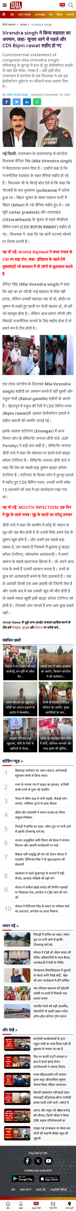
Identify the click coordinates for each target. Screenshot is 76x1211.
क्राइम (23, 24)
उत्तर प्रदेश (23, 14)
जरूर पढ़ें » (10, 926)
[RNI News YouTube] (49, 1163)
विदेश (59, 14)
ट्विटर (38, 627)
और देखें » (9, 1030)
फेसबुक (16, 627)
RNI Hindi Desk (18, 94)
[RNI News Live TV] (62, 7)
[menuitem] (12, 14)
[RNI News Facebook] (28, 1163)
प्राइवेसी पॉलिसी (58, 1189)
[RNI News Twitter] (38, 1163)
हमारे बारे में (25, 1189)
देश (50, 14)
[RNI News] (16, 8)
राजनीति (70, 14)
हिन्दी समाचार (9, 24)
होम (12, 14)
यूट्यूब (26, 627)
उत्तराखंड (39, 14)
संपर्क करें (40, 1189)
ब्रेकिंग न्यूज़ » (12, 761)
